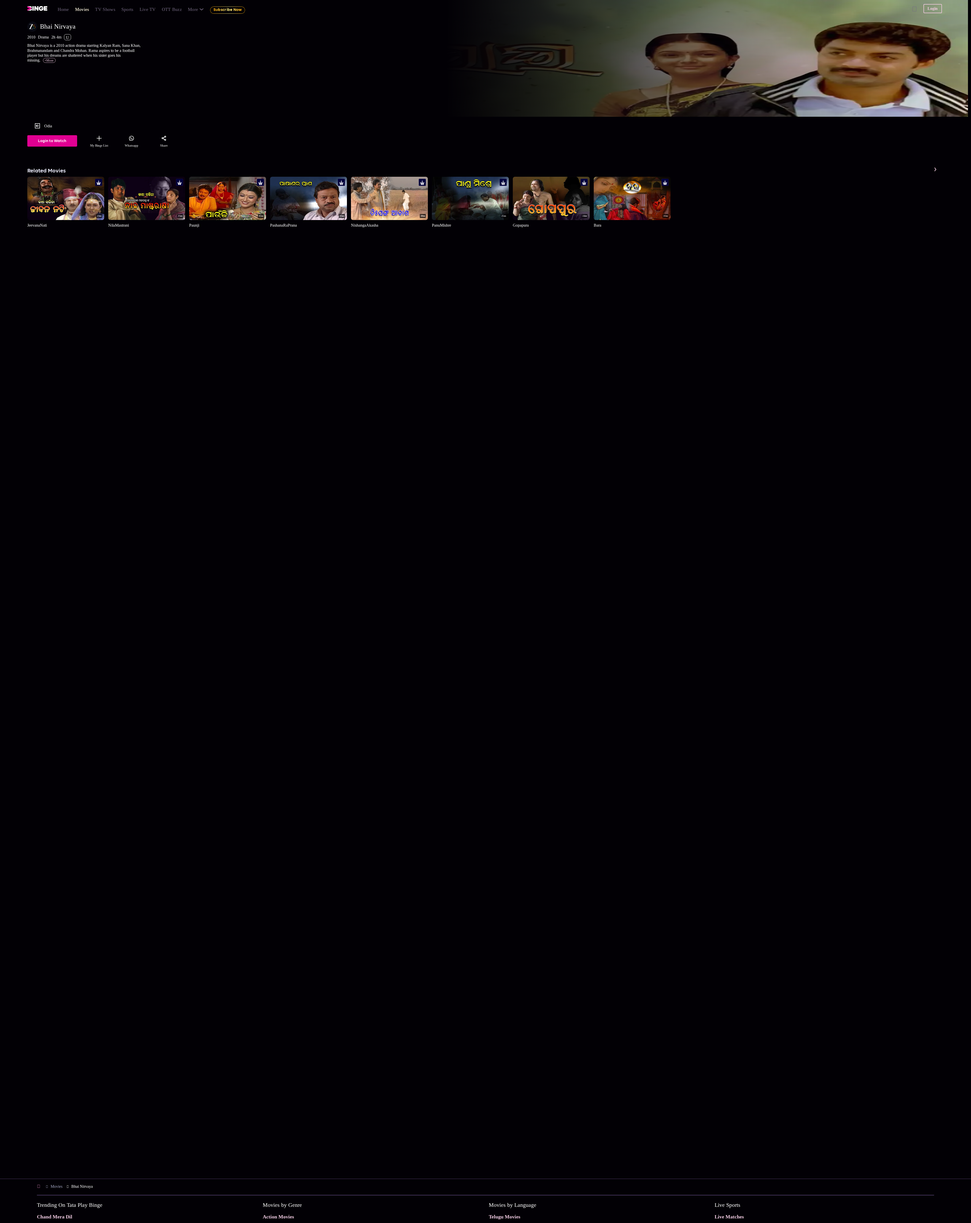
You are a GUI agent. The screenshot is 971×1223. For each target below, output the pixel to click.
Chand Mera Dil (54, 1216)
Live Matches (729, 1216)
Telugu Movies (504, 1216)
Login (933, 8)
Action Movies (278, 1216)
